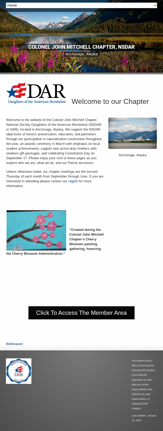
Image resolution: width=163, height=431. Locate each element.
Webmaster (14, 344)
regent (73, 181)
